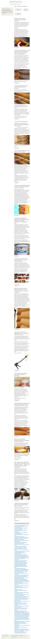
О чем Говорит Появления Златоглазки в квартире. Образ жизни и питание (20, 543)
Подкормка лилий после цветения (20, 568)
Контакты (12, 635)
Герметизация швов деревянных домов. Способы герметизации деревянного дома (21, 504)
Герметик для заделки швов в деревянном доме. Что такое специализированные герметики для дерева (21, 290)
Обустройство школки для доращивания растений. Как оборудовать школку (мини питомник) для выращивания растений (20, 563)
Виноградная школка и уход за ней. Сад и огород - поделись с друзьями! (21, 572)
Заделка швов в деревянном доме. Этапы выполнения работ (21, 151)
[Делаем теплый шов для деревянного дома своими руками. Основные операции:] (22, 449)
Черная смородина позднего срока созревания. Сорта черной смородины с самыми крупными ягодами (22, 619)
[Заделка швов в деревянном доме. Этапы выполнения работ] (22, 158)
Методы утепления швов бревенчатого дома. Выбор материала (20, 19)
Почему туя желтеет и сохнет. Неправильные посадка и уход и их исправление (21, 525)
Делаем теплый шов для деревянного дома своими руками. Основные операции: (21, 440)
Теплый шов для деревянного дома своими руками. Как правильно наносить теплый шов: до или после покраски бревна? (22, 52)
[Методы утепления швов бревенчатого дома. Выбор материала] (22, 42)
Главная (11, 4)
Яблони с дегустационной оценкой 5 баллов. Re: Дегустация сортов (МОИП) (21, 595)
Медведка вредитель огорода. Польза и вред (22, 556)
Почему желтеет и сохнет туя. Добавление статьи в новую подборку (21, 527)
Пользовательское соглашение (16, 635)
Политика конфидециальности (14, 636)
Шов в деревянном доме (18, 10)
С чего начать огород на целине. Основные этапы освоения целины (21, 606)
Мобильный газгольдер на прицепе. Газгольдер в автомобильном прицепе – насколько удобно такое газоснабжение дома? (22, 581)
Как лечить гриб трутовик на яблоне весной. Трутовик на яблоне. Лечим (21, 586)
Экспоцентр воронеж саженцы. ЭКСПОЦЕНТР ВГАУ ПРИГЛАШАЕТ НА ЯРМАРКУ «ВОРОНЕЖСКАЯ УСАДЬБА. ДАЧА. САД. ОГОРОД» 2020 (21, 623)
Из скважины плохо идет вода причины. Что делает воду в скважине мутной (21, 577)
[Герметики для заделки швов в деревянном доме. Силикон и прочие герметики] (22, 278)
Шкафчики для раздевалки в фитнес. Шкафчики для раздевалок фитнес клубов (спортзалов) (20, 604)
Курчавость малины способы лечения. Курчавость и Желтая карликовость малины (20, 579)
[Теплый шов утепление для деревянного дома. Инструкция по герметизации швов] (22, 362)
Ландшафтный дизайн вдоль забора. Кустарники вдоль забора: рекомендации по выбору (20, 566)
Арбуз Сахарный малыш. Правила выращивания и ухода (20, 553)
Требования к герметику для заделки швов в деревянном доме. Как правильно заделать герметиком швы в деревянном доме (21, 220)
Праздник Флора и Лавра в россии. (20, 610)
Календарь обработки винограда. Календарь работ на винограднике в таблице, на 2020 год (21, 617)
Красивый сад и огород (15, 1)
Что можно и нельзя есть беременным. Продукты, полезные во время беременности (21, 555)
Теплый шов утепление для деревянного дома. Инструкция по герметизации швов (21, 333)
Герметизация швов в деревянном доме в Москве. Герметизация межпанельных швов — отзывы (21, 404)
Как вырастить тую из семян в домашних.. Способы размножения (20, 533)
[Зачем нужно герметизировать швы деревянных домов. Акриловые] (22, 382)
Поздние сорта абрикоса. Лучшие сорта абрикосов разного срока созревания (20, 561)
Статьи (18, 4)
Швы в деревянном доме (18, 14)
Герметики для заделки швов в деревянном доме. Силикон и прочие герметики (21, 260)
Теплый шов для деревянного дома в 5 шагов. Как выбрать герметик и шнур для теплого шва (22, 186)
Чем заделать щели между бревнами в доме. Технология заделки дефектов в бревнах (21, 575)
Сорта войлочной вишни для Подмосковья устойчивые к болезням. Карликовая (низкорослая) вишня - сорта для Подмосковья (22, 630)
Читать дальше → (17, 47)
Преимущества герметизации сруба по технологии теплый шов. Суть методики (21, 124)
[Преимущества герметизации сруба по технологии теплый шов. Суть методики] (22, 140)
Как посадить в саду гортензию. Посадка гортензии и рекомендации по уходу (20, 632)
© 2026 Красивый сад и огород (5, 635)
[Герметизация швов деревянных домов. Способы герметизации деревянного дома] (22, 519)
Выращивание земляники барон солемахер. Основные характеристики (21, 593)
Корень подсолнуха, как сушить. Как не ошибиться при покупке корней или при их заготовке (20, 608)
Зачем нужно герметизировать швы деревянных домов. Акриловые (20, 374)
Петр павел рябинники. (18, 589)
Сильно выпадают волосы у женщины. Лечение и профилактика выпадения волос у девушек (21, 549)
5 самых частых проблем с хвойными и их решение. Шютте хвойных (21, 529)
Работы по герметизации (26, 10)
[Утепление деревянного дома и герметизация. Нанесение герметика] (22, 98)
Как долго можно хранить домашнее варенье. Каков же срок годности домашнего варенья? (21, 570)
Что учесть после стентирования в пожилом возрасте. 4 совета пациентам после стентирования (21, 558)
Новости (15, 4)
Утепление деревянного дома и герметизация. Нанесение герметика (21, 87)
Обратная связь (21, 635)
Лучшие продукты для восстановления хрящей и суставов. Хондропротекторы (21, 551)
